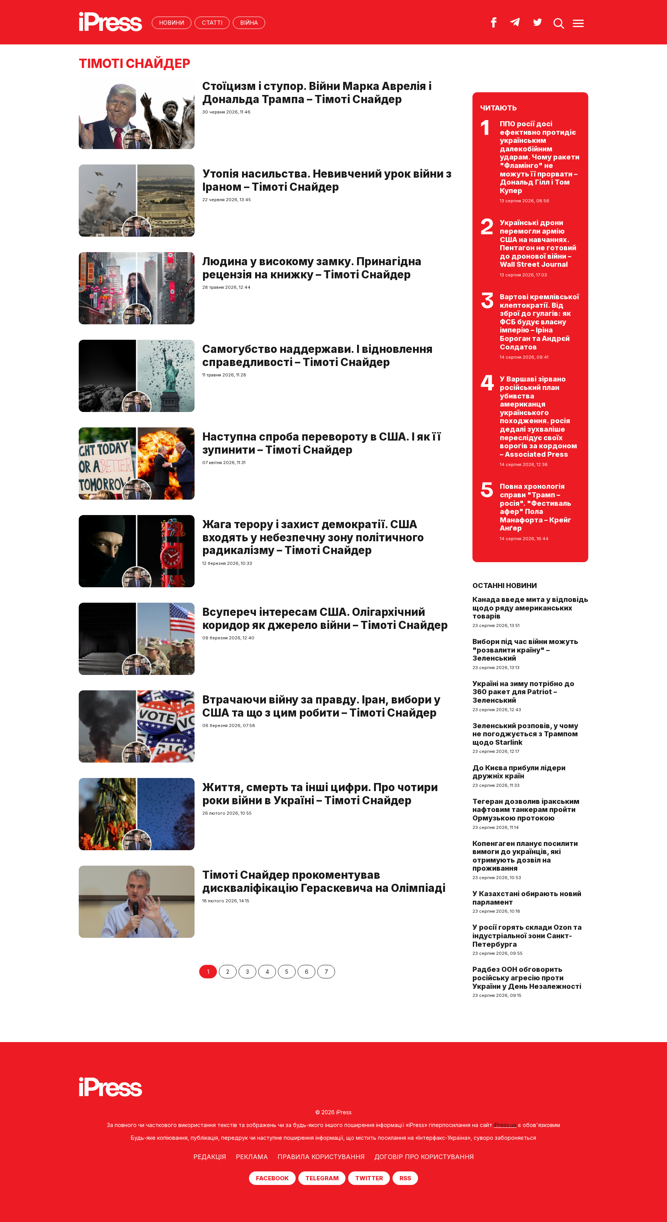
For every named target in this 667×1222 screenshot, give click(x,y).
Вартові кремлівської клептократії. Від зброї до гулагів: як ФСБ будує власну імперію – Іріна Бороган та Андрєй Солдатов (539, 322)
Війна (249, 22)
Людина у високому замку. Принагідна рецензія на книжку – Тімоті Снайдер (312, 268)
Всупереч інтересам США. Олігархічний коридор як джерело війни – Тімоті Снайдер (325, 618)
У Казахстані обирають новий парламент (526, 898)
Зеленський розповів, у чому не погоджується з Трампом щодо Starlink (525, 734)
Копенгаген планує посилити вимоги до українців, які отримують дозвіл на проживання (525, 856)
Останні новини (504, 585)
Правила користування (321, 1157)
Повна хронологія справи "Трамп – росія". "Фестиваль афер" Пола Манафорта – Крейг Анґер (535, 507)
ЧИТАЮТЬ (498, 108)
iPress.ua (505, 1125)
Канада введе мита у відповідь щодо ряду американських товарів (530, 607)
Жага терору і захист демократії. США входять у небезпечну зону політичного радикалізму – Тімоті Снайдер (313, 537)
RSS (405, 1178)
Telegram (322, 1178)
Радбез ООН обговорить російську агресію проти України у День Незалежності (526, 977)
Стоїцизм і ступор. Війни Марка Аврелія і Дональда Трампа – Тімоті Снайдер (317, 93)
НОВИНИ (171, 22)
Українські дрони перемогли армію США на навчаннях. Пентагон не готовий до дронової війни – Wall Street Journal (538, 243)
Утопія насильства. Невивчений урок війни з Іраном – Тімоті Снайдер (327, 180)
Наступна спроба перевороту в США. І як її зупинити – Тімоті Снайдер (321, 443)
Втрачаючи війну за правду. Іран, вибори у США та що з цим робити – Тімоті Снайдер (321, 706)
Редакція (209, 1157)
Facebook (272, 1178)
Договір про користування (424, 1157)
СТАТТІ (212, 22)
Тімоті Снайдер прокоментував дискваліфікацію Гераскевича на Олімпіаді (323, 881)
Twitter (369, 1178)
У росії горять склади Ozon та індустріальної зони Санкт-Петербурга (527, 935)
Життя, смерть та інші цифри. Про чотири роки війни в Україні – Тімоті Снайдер (320, 794)
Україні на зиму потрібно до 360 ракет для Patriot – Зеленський (523, 692)
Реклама (252, 1157)
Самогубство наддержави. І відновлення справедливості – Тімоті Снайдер (317, 355)
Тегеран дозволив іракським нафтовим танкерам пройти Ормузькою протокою (525, 809)
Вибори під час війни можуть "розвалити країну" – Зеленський (525, 649)
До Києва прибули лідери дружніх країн (518, 772)
